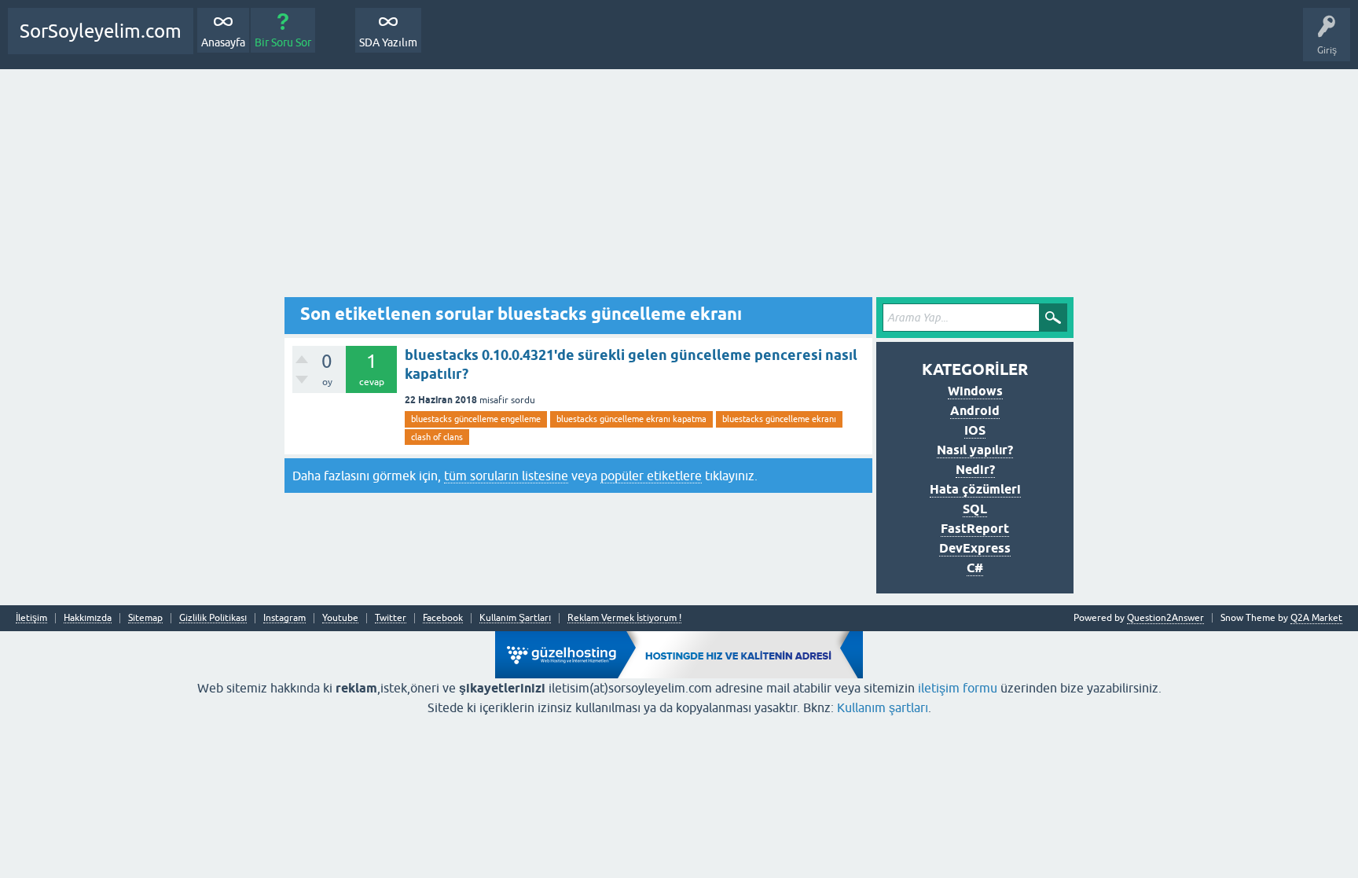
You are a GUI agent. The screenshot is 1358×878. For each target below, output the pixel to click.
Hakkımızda (88, 618)
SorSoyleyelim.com (101, 31)
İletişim (31, 618)
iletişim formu (957, 688)
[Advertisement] (679, 187)
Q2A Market (1316, 617)
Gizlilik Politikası (213, 618)
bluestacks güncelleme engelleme (476, 419)
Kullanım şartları (882, 707)
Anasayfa (223, 42)
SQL (975, 508)
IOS (974, 430)
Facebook (443, 618)
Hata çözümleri (975, 489)
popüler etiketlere (651, 475)
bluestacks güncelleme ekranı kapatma (631, 419)
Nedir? (975, 469)
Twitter (390, 618)
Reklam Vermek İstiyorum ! (624, 618)
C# (975, 567)
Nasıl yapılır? (975, 450)
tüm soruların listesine (506, 475)
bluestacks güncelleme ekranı (779, 419)
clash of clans (437, 437)
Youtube (340, 618)
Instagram (284, 618)
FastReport (975, 528)
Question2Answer (1165, 617)
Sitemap (145, 618)
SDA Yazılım (388, 42)
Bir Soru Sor (283, 42)
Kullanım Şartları (515, 618)
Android (975, 410)
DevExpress (975, 548)
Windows (975, 391)
